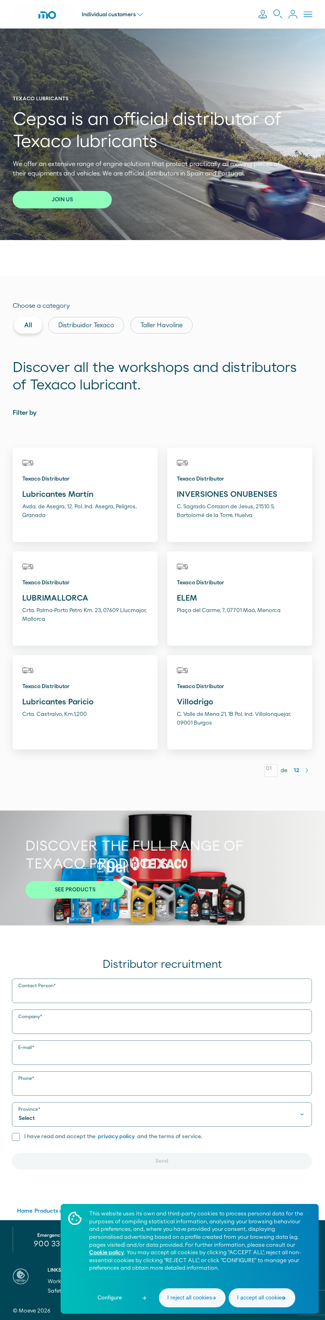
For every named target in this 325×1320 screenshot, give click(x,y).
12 (296, 770)
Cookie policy (106, 1252)
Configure (110, 1297)
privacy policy (116, 1136)
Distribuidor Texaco (86, 325)
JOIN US (62, 199)
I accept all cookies (261, 1297)
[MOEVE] (43, 15)
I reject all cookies (189, 1297)
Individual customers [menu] (109, 14)
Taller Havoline (161, 325)
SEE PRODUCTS (75, 890)
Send (161, 1161)
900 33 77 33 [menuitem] (57, 1244)
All (28, 325)
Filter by (24, 413)
